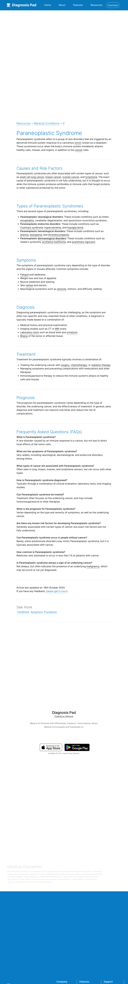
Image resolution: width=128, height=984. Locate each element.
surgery (65, 365)
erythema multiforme (54, 241)
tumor (77, 142)
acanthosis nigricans (83, 241)
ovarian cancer (70, 177)
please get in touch (57, 591)
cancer (78, 149)
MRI (57, 328)
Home (47, 4)
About (62, 4)
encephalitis (27, 220)
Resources (96, 4)
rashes (29, 285)
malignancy (93, 566)
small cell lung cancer (32, 177)
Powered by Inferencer (64, 716)
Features (78, 4)
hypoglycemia (75, 227)
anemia (24, 234)
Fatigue (24, 274)
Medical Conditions (47, 123)
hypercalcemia (52, 227)
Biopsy (24, 335)
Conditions (23, 612)
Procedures (50, 612)
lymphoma (91, 177)
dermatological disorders (52, 238)
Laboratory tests (29, 332)
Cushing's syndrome (31, 227)
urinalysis (72, 332)
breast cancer (53, 177)
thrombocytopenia (58, 234)
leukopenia (36, 234)
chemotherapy (79, 365)
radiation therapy (101, 365)
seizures (61, 288)
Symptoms (36, 612)
